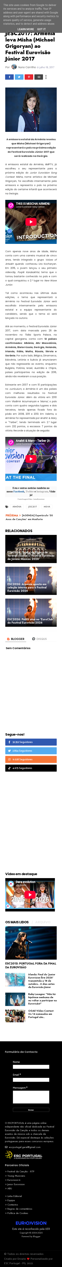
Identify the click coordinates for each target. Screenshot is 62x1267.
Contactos (12, 1204)
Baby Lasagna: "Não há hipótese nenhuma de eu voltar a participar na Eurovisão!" (42, 998)
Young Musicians (16, 1176)
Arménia (17, 506)
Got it (41, 29)
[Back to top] (54, 1259)
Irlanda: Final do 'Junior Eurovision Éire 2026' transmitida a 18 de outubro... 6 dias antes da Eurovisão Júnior (41, 981)
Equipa (11, 1200)
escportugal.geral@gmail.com (24, 1147)
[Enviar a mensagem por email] (38, 77)
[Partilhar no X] (19, 77)
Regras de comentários (19, 1209)
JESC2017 (32, 506)
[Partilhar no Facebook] (9, 77)
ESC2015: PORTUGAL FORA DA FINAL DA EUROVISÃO (30, 965)
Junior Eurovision (16, 1184)
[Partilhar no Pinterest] (29, 77)
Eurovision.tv (14, 1180)
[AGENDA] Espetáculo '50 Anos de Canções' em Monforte (29, 517)
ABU (9, 1188)
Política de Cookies (17, 1213)
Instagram (42, 491)
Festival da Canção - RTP (20, 1171)
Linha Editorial (14, 1196)
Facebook (18, 491)
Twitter (30, 491)
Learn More (26, 29)
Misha (47, 506)
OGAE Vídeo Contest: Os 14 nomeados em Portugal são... (41, 1014)
